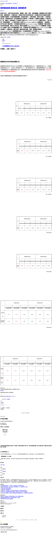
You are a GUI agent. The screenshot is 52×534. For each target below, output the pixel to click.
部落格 (3, 40)
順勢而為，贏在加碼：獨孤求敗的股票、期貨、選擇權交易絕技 (12, 496)
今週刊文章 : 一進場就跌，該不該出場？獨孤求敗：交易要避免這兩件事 (14, 490)
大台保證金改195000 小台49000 (10, 46)
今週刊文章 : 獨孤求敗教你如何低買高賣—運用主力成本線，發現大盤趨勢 (14, 491)
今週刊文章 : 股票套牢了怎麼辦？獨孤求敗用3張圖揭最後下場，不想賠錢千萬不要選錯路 (17, 492)
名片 (3, 41)
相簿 (3, 39)
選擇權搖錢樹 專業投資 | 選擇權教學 (13, 8)
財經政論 (8, 37)
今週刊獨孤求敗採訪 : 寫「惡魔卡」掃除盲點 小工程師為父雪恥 (12, 485)
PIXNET (18, 519)
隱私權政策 (31, 519)
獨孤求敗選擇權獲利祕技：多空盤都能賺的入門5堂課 (10, 497)
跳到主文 (2, 10)
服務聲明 (35, 519)
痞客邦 (7, 396)
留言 (10, 396)
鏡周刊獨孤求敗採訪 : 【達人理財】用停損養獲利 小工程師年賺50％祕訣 (14, 486)
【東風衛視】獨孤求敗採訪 (6, 489)
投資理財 (8, 399)
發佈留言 (2, 409)
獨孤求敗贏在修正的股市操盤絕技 (7, 498)
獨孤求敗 (2, 390)
